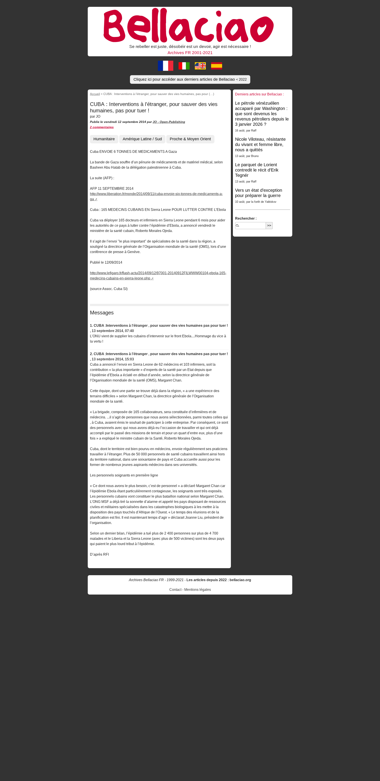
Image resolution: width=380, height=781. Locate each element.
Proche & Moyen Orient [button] (190, 139)
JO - (156, 122)
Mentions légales (197, 589)
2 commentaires (102, 127)
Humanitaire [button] (104, 139)
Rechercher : (246, 218)
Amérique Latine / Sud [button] (142, 139)
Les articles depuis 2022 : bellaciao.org (218, 580)
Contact (175, 589)
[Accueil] (190, 25)
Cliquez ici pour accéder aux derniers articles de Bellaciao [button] (190, 79)
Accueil (95, 94)
